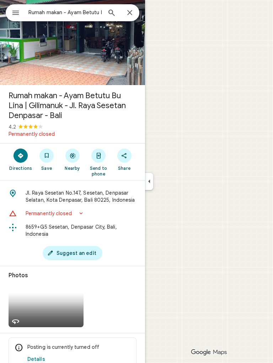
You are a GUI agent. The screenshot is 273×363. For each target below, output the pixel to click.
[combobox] (65, 12)
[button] (72, 213)
